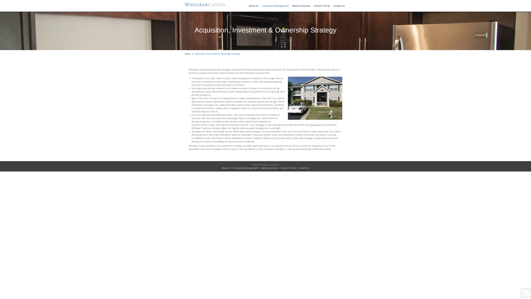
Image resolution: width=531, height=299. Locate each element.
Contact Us (339, 5)
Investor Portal (322, 5)
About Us (254, 5)
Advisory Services (301, 5)
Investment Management (275, 5)
